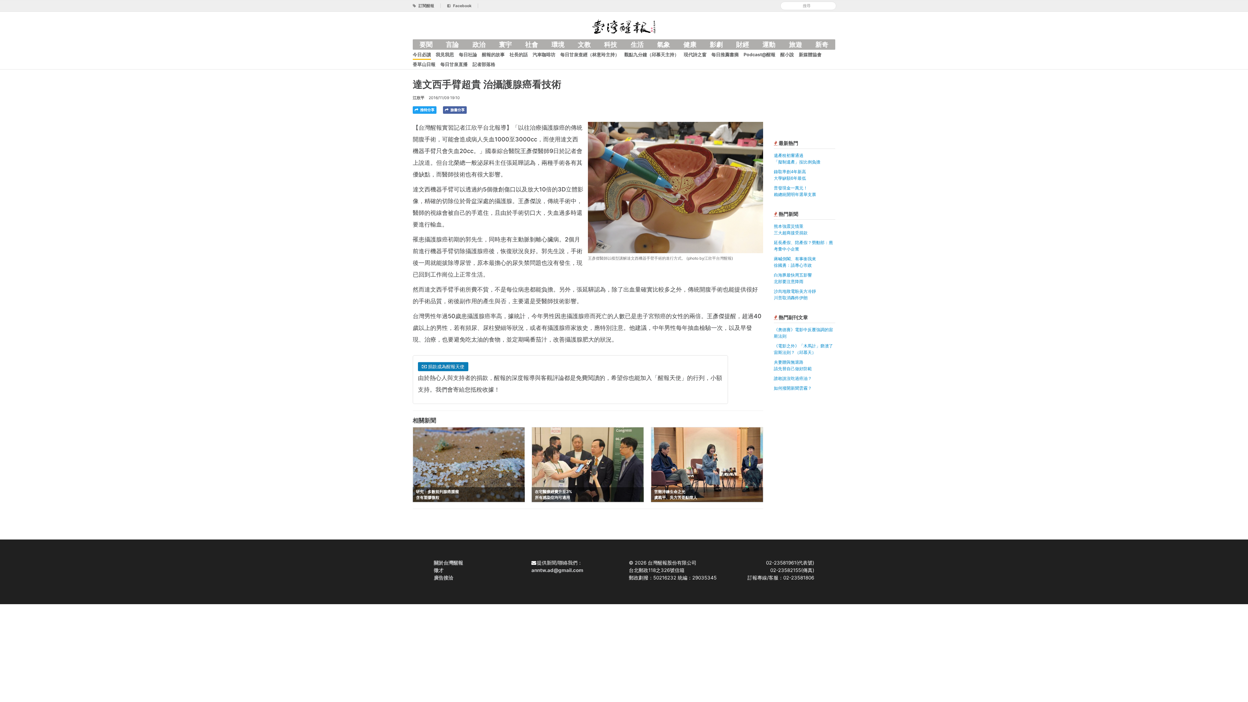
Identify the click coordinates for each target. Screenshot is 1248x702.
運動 (768, 44)
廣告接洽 (443, 578)
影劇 (716, 44)
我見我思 (445, 54)
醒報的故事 (493, 54)
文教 (584, 44)
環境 (558, 44)
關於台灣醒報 (448, 563)
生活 (637, 44)
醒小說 (787, 54)
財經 (742, 44)
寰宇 (505, 44)
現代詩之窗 (695, 54)
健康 (689, 44)
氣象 (663, 44)
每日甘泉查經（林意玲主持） (589, 54)
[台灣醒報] (624, 26)
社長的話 (519, 54)
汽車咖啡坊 (544, 54)
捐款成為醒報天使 (445, 366)
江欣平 (418, 97)
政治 (479, 44)
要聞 (426, 44)
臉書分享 (457, 110)
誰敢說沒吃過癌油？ (793, 378)
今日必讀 (422, 54)
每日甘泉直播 (454, 64)
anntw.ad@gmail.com (557, 570)
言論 (452, 44)
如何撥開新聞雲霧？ (793, 388)
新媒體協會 (810, 54)
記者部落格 (484, 64)
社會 (531, 44)
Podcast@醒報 (759, 54)
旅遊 (795, 44)
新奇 (821, 44)
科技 (610, 44)
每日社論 (468, 54)
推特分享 (427, 110)
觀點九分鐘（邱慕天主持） (651, 54)
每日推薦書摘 (725, 54)
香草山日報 (424, 64)
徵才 (439, 570)
